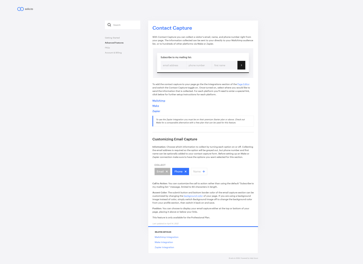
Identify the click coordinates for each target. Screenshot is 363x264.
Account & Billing (113, 52)
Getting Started (112, 37)
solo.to (233, 258)
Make (155, 105)
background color (193, 195)
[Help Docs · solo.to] (26, 8)
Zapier (156, 111)
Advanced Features (114, 42)
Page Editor (243, 84)
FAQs (107, 47)
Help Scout (254, 258)
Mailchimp (158, 100)
